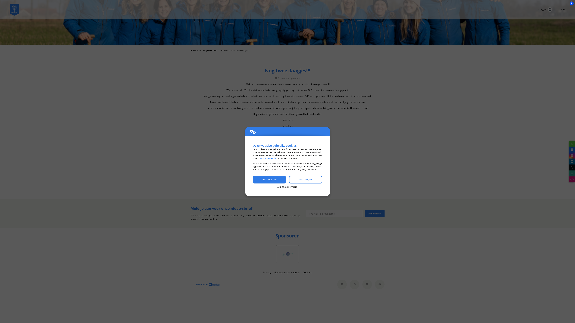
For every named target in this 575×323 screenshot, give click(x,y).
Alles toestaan (269, 179)
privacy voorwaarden (267, 158)
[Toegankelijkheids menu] (572, 3)
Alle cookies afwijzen (287, 187)
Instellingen (305, 179)
